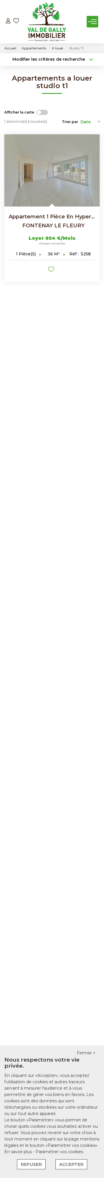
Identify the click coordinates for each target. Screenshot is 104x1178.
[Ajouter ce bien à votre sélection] (51, 270)
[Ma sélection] (16, 21)
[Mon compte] (8, 21)
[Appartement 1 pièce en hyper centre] (52, 170)
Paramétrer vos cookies (59, 1151)
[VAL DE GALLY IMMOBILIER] (46, 21)
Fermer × (86, 1053)
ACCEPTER (71, 1164)
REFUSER (31, 1164)
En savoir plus (18, 1151)
